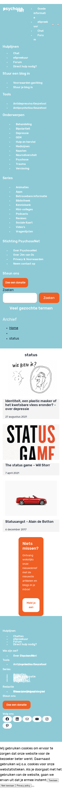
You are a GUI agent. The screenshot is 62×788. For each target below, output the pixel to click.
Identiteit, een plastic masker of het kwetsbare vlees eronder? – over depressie (30, 405)
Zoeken (8, 290)
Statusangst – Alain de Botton (29, 522)
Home (13, 328)
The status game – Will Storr (27, 465)
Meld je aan (31, 605)
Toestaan (53, 780)
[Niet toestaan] (33, 786)
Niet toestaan (7, 785)
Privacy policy (23, 785)
